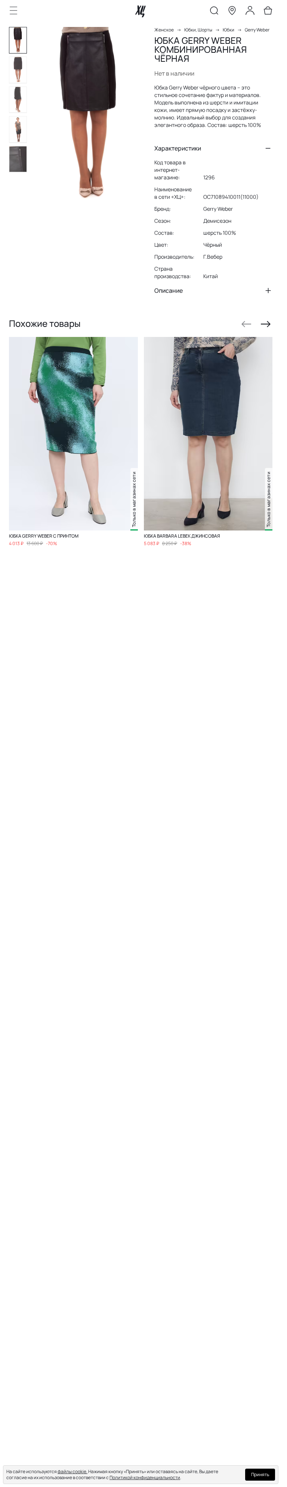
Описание (168, 290)
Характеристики (177, 148)
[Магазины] (232, 12)
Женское (164, 30)
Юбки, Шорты (198, 30)
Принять (260, 1474)
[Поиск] (214, 12)
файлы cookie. (72, 1471)
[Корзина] (267, 12)
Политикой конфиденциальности (144, 1477)
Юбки (228, 30)
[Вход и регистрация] (250, 12)
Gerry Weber (257, 30)
